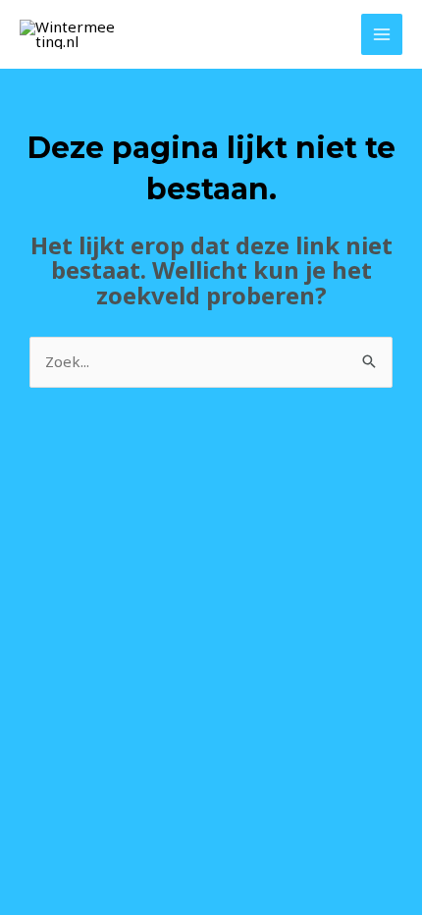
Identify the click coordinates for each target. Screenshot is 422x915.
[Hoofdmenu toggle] (382, 35)
